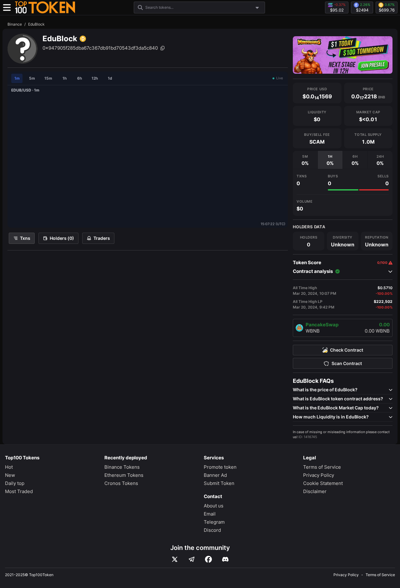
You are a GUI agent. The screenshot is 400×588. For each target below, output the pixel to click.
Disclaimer (315, 491)
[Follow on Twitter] (174, 559)
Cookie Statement (323, 483)
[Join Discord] (225, 559)
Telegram (214, 522)
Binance (15, 24)
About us (213, 506)
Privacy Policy (318, 475)
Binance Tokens (122, 467)
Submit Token (219, 483)
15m (48, 78)
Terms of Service (322, 467)
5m (32, 78)
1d (110, 78)
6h (79, 78)
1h (64, 78)
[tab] (305, 160)
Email (210, 514)
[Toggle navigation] (6, 7)
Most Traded (19, 491)
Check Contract (346, 350)
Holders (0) (62, 238)
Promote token (220, 467)
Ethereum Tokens (123, 475)
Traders (101, 238)
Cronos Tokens (121, 483)
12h (95, 78)
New (10, 475)
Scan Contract (347, 363)
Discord (212, 530)
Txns (25, 238)
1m (17, 78)
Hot (9, 467)
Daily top (14, 483)
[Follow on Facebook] (208, 559)
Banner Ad (215, 475)
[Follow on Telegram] (191, 559)
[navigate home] (45, 7)
